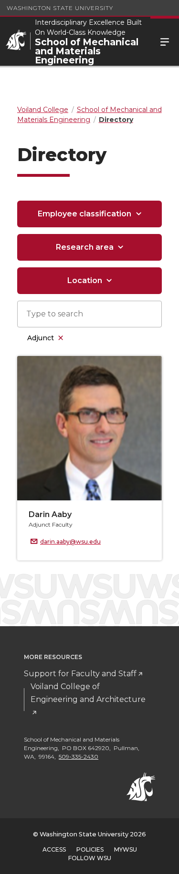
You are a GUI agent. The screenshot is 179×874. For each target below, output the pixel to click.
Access (54, 849)
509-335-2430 (78, 756)
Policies (90, 849)
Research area (85, 247)
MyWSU (125, 849)
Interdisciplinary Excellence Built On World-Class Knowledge (88, 27)
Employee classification (84, 213)
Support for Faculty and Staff (80, 673)
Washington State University (60, 7)
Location (84, 280)
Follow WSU (89, 858)
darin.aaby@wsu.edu (70, 541)
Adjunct (40, 338)
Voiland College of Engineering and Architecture (88, 693)
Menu (164, 41)
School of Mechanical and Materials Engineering (86, 51)
